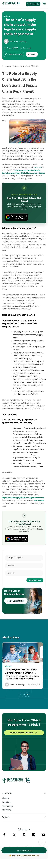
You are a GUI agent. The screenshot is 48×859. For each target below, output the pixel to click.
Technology (7, 806)
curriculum (39, 500)
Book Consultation (15, 600)
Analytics (6, 802)
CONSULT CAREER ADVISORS (21, 733)
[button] (26, 694)
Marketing (7, 809)
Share (33, 54)
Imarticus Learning (18, 41)
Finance (5, 798)
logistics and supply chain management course (23, 497)
